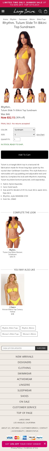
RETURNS (15, 428)
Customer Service (24, 407)
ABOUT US (5, 428)
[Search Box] (40, 11)
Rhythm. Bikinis (28, 328)
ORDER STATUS (32, 431)
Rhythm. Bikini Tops (10, 328)
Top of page (25, 412)
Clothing (24, 367)
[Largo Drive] (24, 10)
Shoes (25, 396)
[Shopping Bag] (45, 11)
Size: (3, 134)
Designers (24, 362)
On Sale (24, 401)
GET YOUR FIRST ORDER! (25, 444)
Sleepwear (24, 390)
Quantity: (5, 139)
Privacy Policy (16, 448)
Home (5, 19)
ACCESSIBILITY (18, 431)
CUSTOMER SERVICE (29, 428)
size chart (40, 134)
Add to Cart (24, 154)
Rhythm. (6, 107)
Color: (4, 129)
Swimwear (24, 373)
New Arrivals (24, 356)
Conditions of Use (31, 448)
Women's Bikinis (29, 334)
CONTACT (44, 428)
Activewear (24, 379)
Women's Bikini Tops (10, 334)
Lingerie (24, 384)
